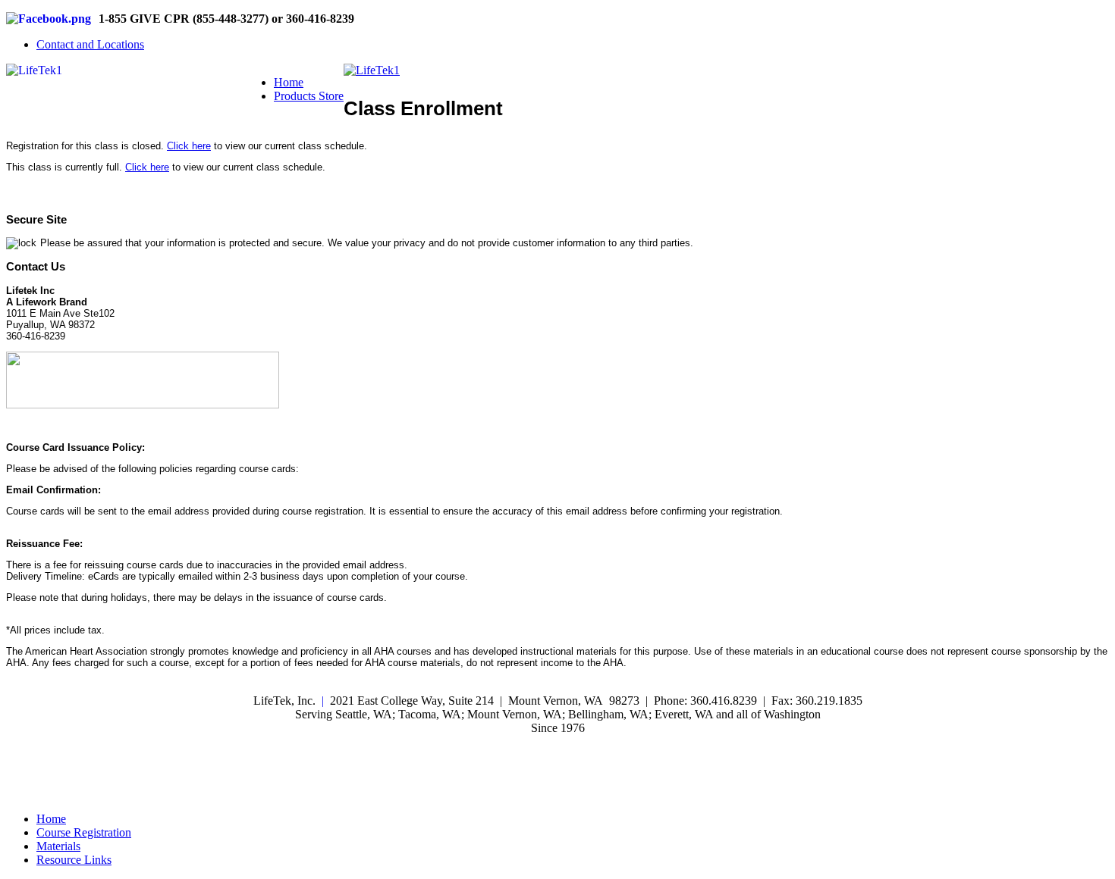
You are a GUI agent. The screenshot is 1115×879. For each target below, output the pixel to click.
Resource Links (74, 859)
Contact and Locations (90, 44)
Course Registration (83, 832)
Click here (189, 146)
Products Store (309, 95)
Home (288, 82)
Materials (58, 846)
